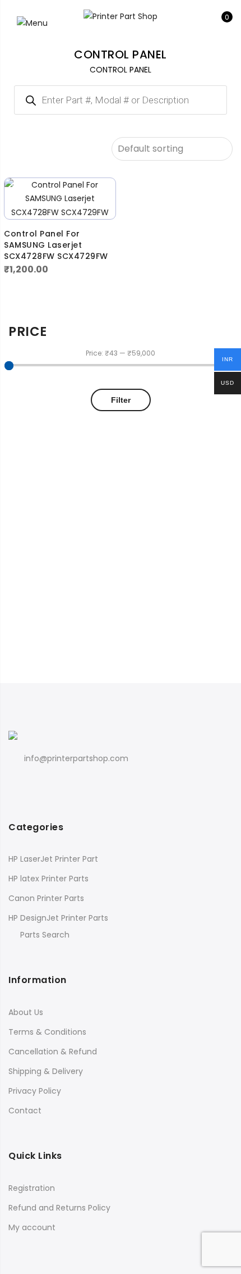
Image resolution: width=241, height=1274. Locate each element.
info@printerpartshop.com (76, 758)
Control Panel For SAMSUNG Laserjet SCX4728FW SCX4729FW (56, 245)
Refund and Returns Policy (59, 1207)
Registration (31, 1188)
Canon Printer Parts (46, 898)
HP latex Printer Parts (48, 878)
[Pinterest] (64, 783)
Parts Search (44, 934)
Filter (121, 399)
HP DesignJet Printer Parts (58, 917)
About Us (25, 1012)
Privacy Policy (34, 1090)
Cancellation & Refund (52, 1051)
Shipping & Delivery (45, 1071)
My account (31, 1227)
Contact (24, 1110)
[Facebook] (19, 783)
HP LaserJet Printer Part (53, 859)
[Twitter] (42, 783)
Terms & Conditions (47, 1032)
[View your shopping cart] (219, 23)
